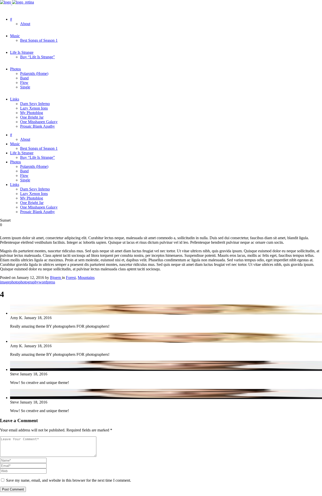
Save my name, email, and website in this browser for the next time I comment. (68, 480)
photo (14, 282)
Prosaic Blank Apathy (37, 126)
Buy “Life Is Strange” (37, 57)
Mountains (86, 277)
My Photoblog (31, 113)
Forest (71, 277)
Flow (24, 82)
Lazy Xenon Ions (34, 108)
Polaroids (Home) (34, 73)
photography (29, 282)
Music (15, 36)
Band (24, 78)
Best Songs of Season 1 (39, 40)
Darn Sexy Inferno (35, 104)
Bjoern (56, 277)
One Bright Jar (32, 117)
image (5, 282)
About (25, 24)
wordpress (47, 282)
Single (25, 87)
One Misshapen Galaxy (39, 122)
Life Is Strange (21, 52)
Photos (15, 69)
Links (14, 99)
